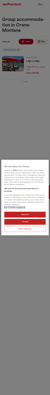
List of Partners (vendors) (14, 207)
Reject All (25, 214)
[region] (25, 197)
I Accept (25, 222)
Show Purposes (25, 229)
